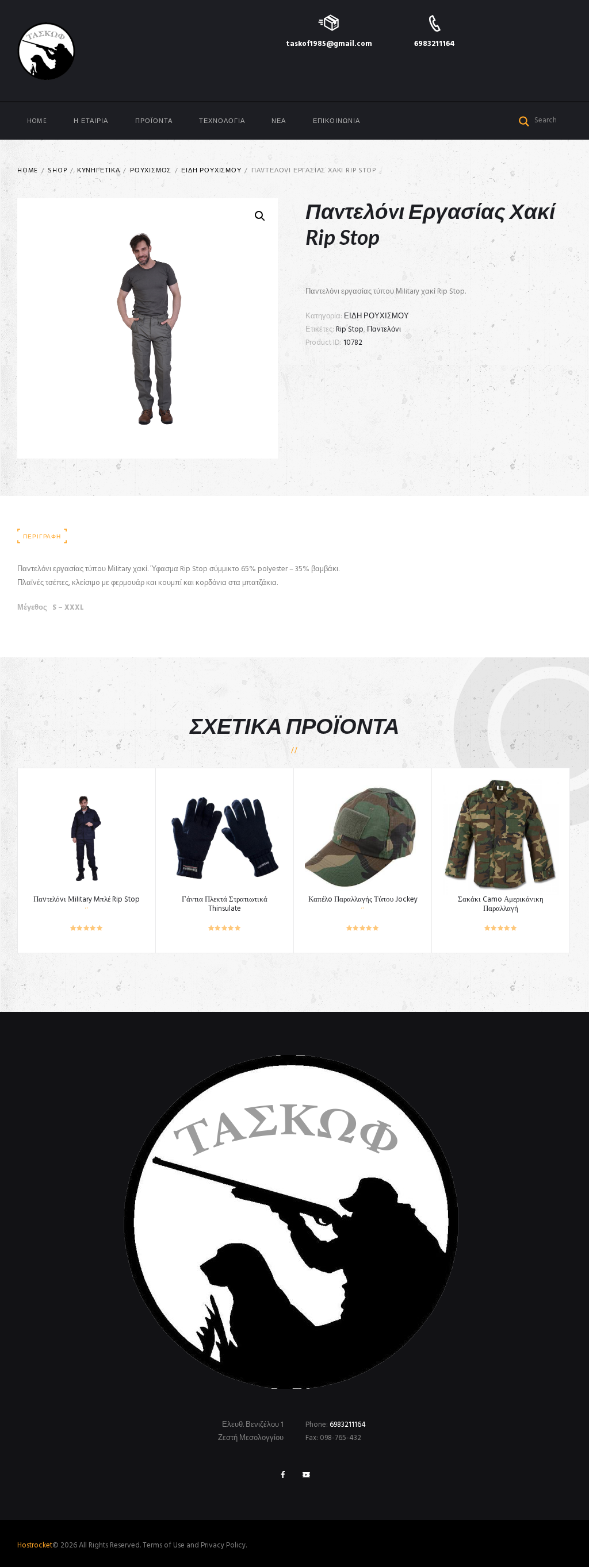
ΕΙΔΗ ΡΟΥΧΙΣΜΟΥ (211, 171)
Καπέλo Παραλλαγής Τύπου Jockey (363, 900)
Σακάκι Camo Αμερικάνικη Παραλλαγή (501, 904)
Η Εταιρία (91, 121)
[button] (260, 216)
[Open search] (524, 119)
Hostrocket (34, 1545)
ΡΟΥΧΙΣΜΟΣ (150, 171)
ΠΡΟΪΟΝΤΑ (154, 121)
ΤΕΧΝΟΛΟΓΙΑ (222, 121)
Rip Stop (350, 330)
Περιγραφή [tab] (42, 537)
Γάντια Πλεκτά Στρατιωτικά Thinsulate (224, 904)
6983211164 (434, 44)
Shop (57, 171)
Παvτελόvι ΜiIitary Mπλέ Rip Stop (86, 900)
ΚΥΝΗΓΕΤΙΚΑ (98, 171)
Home (37, 121)
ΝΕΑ (278, 121)
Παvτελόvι (384, 330)
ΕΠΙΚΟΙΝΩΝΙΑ (336, 121)
